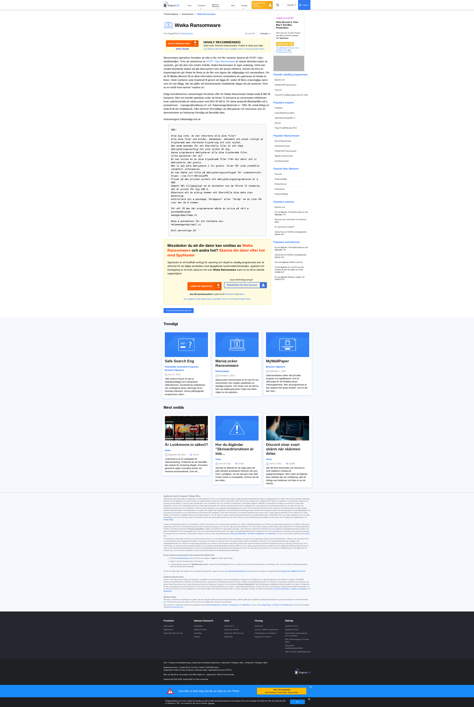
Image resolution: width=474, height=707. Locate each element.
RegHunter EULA (291, 630)
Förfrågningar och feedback (265, 633)
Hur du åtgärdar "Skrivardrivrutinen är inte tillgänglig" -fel (291, 213)
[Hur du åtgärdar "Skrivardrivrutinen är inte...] (237, 428)
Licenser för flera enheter (259, 4)
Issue (167, 450)
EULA (240, 49)
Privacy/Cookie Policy (255, 49)
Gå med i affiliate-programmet (266, 630)
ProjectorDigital (281, 179)
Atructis (278, 123)
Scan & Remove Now (179, 43)
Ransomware (188, 14)
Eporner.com (280, 80)
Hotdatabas (198, 626)
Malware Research (215, 5)
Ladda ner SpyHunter (201, 286)
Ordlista (197, 637)
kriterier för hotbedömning (283, 605)
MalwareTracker (200, 630)
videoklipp (198, 633)
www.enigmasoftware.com (183, 558)
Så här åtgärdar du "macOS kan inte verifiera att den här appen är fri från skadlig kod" (289, 269)
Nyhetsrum (259, 626)
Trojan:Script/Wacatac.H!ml (286, 128)
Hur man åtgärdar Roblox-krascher (289, 262)
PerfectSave (280, 189)
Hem (189, 6)
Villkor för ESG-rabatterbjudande (297, 652)
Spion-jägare (169, 626)
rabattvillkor (272, 533)
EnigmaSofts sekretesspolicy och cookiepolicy (296, 634)
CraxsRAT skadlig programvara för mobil (291, 95)
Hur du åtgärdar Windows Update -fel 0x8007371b (289, 278)
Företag (244, 6)
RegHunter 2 (169, 630)
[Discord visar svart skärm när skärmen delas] (287, 428)
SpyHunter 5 (229, 626)
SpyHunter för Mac (231, 630)
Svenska (290, 5)
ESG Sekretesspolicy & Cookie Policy (297, 640)
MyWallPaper (277, 361)
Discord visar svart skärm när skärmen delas (290, 220)
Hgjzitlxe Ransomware (284, 156)
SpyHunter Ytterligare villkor (233, 663)
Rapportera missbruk (263, 637)
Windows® (230, 294)
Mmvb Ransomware (283, 141)
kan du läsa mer (177, 607)
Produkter (202, 6)
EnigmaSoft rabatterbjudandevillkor (294, 646)
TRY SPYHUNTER (281, 691)
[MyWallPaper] (287, 344)
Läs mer (211, 703)
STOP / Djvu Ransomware (220, 61)
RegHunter (228, 637)
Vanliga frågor (168, 520)
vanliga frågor (266, 605)
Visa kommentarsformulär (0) (178, 310)
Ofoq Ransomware (282, 146)
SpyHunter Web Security (173, 633)
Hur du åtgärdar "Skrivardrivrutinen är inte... (234, 449)
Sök (277, 5)
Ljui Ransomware (282, 161)
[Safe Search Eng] (186, 344)
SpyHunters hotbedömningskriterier (207, 663)
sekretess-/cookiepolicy (255, 533)
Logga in (305, 5)
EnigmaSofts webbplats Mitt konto (293, 571)
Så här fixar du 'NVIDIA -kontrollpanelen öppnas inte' (290, 233)
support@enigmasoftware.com (238, 571)
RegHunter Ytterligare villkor (257, 663)
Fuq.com (278, 90)
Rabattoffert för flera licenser (242, 285)
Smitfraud (278, 108)
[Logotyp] (171, 5)
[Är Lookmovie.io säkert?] (186, 428)
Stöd (233, 6)
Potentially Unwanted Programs (181, 367)
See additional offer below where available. (220, 49)
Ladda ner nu (283, 44)
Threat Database (171, 14)
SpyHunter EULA (291, 626)
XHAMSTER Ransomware (285, 85)
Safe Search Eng (179, 361)
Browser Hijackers (174, 370)
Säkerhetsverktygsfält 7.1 (285, 118)
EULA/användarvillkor (238, 533)
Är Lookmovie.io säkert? (284, 227)
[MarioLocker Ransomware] (237, 344)
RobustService (281, 184)
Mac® (241, 294)
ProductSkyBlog (281, 194)
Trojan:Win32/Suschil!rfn (284, 113)
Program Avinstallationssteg (180, 663)
